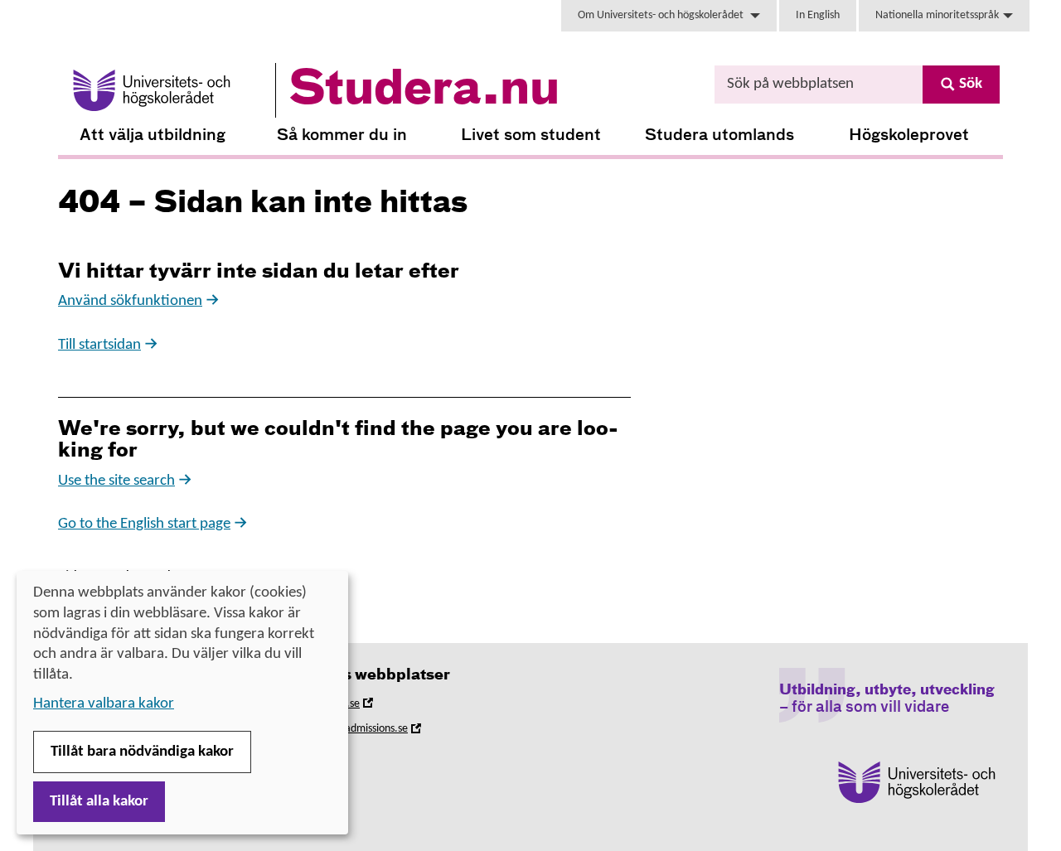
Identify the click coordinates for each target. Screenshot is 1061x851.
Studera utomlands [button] (719, 135)
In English (818, 15)
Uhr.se (336, 757)
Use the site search (116, 481)
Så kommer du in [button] (342, 135)
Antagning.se (352, 706)
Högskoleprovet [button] (909, 135)
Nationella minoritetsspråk (937, 15)
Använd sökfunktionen (130, 301)
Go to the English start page (144, 524)
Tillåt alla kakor (99, 802)
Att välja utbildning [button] (152, 135)
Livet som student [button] (531, 135)
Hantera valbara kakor (103, 704)
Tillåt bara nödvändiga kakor (142, 752)
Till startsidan (99, 345)
